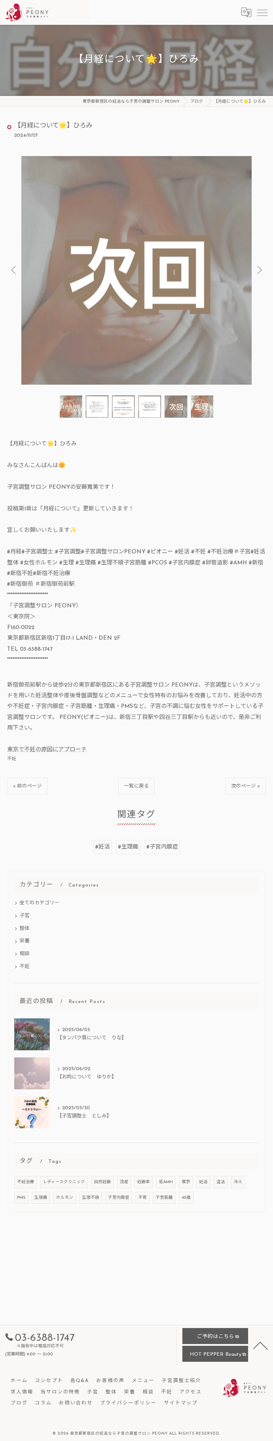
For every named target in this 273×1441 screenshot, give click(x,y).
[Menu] (262, 12)
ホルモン (64, 1198)
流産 (124, 1182)
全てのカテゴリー (39, 903)
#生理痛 (128, 847)
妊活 (203, 1182)
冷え (238, 1182)
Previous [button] (14, 269)
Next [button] (259, 269)
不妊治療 (25, 1182)
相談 (25, 954)
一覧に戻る (136, 786)
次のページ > (245, 786)
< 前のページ (27, 786)
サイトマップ (181, 1403)
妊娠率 (143, 1182)
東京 (186, 1182)
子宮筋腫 (164, 1198)
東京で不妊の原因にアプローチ (47, 750)
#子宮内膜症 (162, 847)
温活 (220, 1182)
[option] (136, 270)
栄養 (25, 941)
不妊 (11, 759)
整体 (25, 928)
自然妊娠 (102, 1182)
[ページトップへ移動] (260, 1345)
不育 (142, 1198)
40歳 (186, 1198)
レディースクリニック (64, 1182)
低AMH (166, 1182)
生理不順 (90, 1198)
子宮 (25, 916)
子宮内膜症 (118, 1198)
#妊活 (102, 847)
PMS (21, 1198)
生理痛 (40, 1198)
